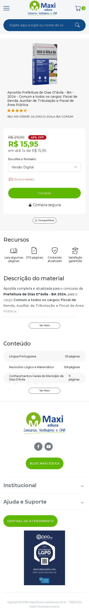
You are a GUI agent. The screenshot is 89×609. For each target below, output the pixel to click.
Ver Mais (44, 325)
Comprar (44, 193)
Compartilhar (46, 220)
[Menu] (6, 8)
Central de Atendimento (30, 521)
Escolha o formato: (22, 159)
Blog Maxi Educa (45, 463)
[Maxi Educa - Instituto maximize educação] (44, 426)
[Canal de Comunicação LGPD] (44, 558)
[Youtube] (48, 446)
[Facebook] (38, 446)
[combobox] (36, 25)
